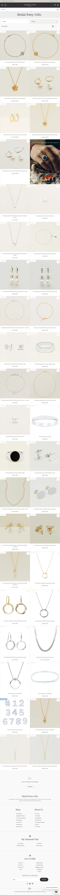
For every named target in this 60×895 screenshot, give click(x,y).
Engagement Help (39, 867)
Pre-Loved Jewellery (21, 818)
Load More (30, 786)
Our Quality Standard (39, 822)
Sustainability (38, 818)
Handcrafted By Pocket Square (40, 891)
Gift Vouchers (19, 826)
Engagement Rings (20, 816)
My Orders (39, 843)
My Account (20, 843)
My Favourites (39, 845)
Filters (4, 21)
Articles (39, 871)
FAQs (20, 869)
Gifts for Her (19, 822)
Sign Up (44, 879)
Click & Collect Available (54, 1)
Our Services (21, 867)
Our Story (37, 813)
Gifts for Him (19, 824)
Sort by (33, 21)
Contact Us (20, 863)
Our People (37, 816)
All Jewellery (19, 813)
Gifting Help (39, 869)
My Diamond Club (20, 845)
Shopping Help (39, 863)
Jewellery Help (39, 865)
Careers (37, 824)
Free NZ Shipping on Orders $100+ (7, 1)
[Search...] (58, 9)
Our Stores (37, 826)
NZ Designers (19, 820)
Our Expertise (38, 820)
